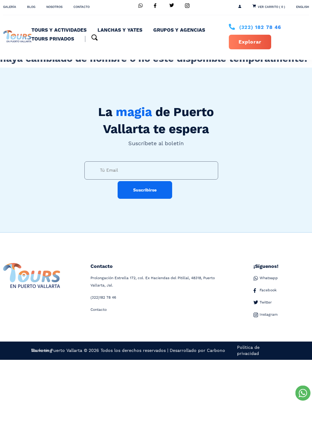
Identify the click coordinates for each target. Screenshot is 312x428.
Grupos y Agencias (179, 30)
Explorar (250, 42)
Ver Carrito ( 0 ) (271, 7)
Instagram (269, 314)
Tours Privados (52, 39)
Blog (31, 7)
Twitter (266, 302)
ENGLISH (302, 7)
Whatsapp (269, 278)
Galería (9, 7)
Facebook (268, 290)
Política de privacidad (248, 350)
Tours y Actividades (59, 30)
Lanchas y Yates (120, 30)
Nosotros (54, 7)
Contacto (81, 7)
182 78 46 (260, 27)
